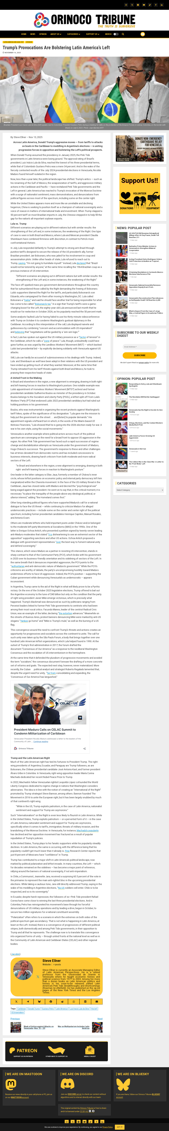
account (20, 1097)
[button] (123, 34)
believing (19, 332)
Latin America (62, 1009)
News (32, 34)
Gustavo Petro (48, 1009)
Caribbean (21, 1009)
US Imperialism (17, 1012)
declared (81, 263)
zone (46, 340)
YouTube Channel (138, 34)
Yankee (24, 620)
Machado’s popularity (88, 830)
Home (23, 34)
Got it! (120, 1127)
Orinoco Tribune (86, 1108)
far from (51, 673)
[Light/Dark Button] (116, 34)
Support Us (91, 34)
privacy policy (144, 363)
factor (83, 337)
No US (61, 887)
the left (94, 1009)
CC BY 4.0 (84, 1111)
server (75, 1094)
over (58, 542)
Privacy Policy (107, 1127)
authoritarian (18, 566)
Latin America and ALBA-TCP (13, 42)
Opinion (42, 34)
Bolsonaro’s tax (43, 304)
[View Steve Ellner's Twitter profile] (38, 977)
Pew (67, 851)
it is (50, 534)
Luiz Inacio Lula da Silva (79, 1009)
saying (21, 263)
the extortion (65, 613)
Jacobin (15, 954)
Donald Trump (34, 1009)
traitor (27, 300)
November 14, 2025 (13, 53)
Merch (108, 34)
